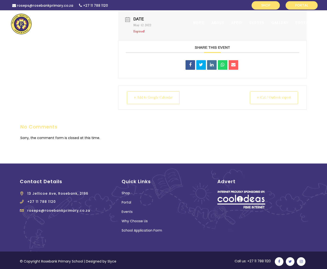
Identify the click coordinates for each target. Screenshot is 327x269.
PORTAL (301, 5)
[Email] (233, 65)
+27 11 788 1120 (95, 5)
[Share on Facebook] (190, 65)
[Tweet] (201, 65)
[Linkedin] (212, 65)
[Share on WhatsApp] (222, 65)
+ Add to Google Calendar (153, 97)
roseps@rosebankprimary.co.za (45, 5)
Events (127, 211)
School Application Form (142, 230)
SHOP (265, 5)
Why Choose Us (135, 221)
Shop (126, 193)
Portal (126, 202)
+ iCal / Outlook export (274, 97)
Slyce (111, 261)
